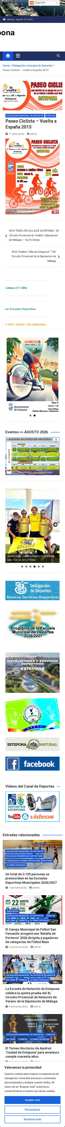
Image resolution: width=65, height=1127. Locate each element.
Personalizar (32, 1109)
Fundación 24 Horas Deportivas (23, 861)
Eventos (50, 116)
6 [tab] (43, 567)
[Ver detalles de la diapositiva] (32, 375)
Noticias (47, 861)
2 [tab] (35, 415)
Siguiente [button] (55, 373)
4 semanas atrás (18, 1006)
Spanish (39, 2)
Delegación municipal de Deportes (25, 116)
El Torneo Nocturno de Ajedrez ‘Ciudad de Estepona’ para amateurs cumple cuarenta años (32, 1052)
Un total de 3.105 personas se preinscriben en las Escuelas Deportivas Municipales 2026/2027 (31, 878)
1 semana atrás (18, 887)
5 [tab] (39, 567)
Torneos (22, 920)
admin (33, 133)
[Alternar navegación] (18, 55)
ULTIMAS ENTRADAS (16, 865)
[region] (32, 1094)
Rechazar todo (32, 1119)
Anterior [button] (10, 373)
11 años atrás (16, 133)
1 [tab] (30, 415)
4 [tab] (35, 567)
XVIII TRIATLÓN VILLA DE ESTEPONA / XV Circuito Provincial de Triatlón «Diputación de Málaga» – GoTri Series (34, 235)
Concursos (12, 911)
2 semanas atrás (18, 947)
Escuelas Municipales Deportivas (24, 856)
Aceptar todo (32, 1100)
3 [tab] (30, 567)
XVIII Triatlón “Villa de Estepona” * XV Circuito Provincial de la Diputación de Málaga (34, 256)
